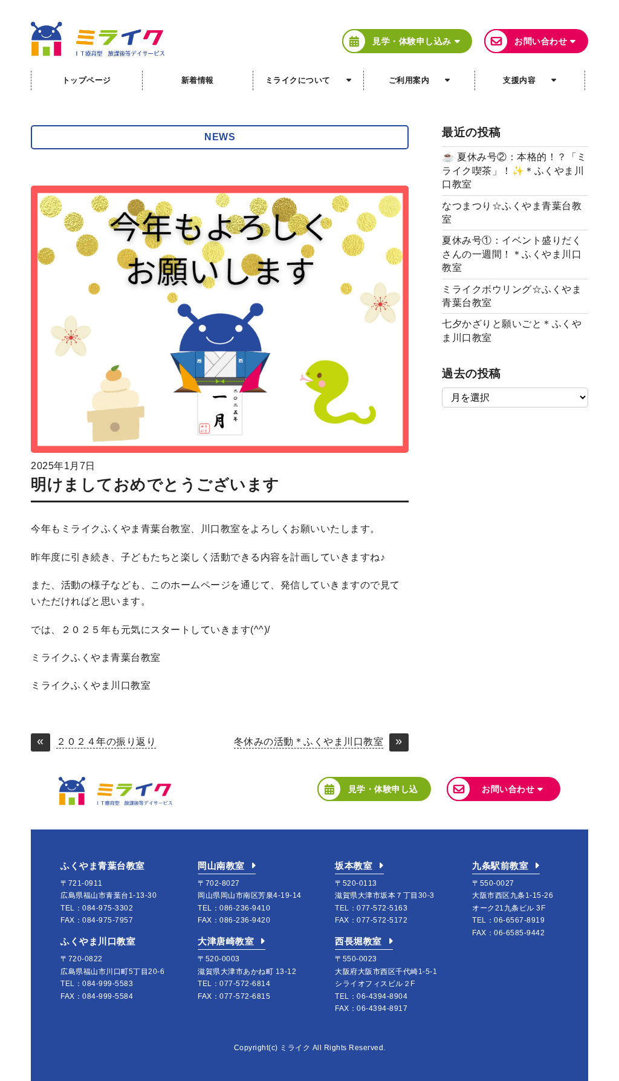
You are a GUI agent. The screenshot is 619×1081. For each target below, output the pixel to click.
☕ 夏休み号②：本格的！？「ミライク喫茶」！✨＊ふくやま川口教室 (514, 170)
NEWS (219, 137)
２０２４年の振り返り (106, 741)
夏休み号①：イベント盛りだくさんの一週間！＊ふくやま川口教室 (512, 254)
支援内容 (519, 80)
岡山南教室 (221, 865)
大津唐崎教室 (226, 941)
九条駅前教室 (500, 865)
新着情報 (197, 80)
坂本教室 (353, 865)
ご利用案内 (409, 80)
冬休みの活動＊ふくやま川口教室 (309, 741)
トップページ (86, 80)
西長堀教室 (358, 941)
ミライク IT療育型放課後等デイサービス (97, 39)
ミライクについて (298, 80)
